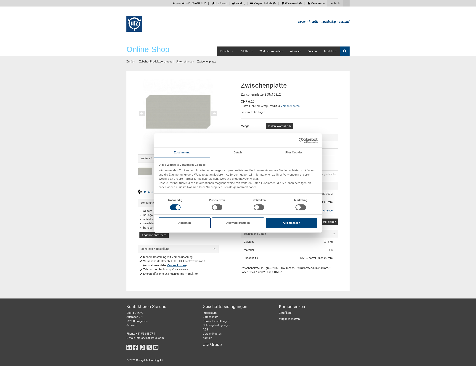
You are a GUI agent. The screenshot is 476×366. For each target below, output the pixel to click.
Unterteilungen (185, 61)
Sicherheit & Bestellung (155, 249)
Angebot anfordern (154, 235)
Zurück (130, 61)
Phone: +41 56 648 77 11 (141, 333)
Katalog (240, 3)
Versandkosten (176, 265)
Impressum (210, 312)
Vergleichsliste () (264, 3)
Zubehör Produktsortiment (155, 61)
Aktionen (295, 51)
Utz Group (220, 3)
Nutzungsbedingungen (216, 325)
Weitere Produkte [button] (270, 51)
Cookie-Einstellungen (216, 321)
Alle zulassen (291, 222)
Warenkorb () (293, 3)
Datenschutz (210, 317)
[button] (338, 3)
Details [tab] (238, 152)
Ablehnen (184, 222)
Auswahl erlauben (238, 222)
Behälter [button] (225, 51)
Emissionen (151, 192)
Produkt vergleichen (323, 222)
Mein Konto (317, 3)
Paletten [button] (245, 51)
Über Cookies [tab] (294, 152)
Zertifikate (285, 312)
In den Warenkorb (279, 126)
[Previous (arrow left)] (144, 113)
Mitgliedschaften (289, 319)
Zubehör (313, 51)
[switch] (217, 207)
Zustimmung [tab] (182, 152)
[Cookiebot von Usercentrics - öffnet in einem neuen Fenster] (301, 140)
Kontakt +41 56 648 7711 (190, 3)
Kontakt (207, 338)
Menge (245, 126)
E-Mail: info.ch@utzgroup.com (145, 338)
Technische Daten (255, 233)
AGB (205, 329)
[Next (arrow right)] (211, 113)
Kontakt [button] (329, 51)
